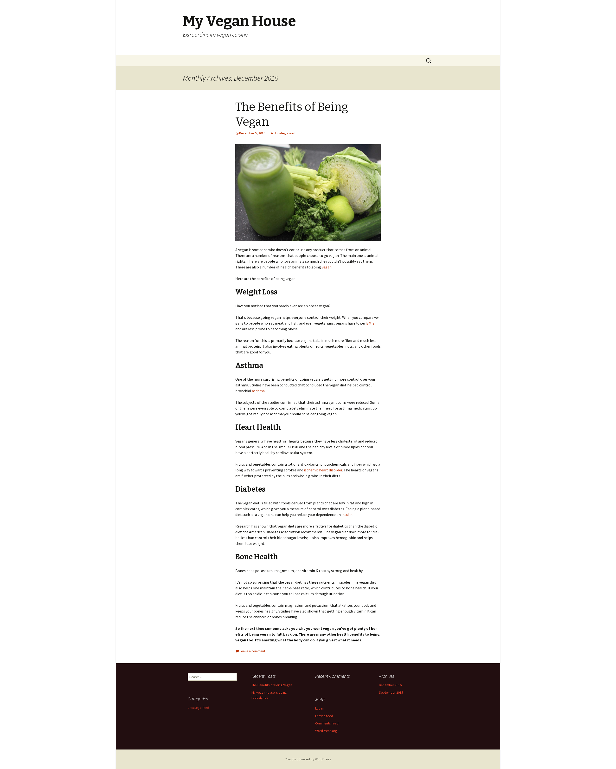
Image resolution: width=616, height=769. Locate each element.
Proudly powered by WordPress (308, 759)
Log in (319, 708)
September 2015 (391, 692)
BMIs (370, 323)
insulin (347, 514)
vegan (327, 267)
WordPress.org (326, 731)
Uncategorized (284, 133)
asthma (258, 390)
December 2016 (390, 685)
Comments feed (327, 723)
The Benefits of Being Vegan (271, 685)
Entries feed (324, 716)
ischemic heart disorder (323, 470)
